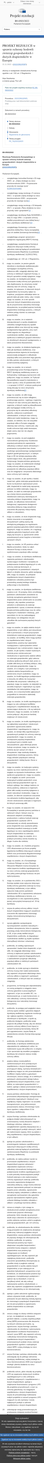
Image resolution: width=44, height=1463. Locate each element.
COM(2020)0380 (14, 189)
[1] (29, 201)
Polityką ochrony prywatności (19, 1453)
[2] (30, 210)
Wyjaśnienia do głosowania (19, 135)
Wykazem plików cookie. (22, 1458)
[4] (39, 232)
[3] (31, 223)
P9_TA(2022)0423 (16, 141)
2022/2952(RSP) (19, 64)
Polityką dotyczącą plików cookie (18, 1456)
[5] (25, 390)
